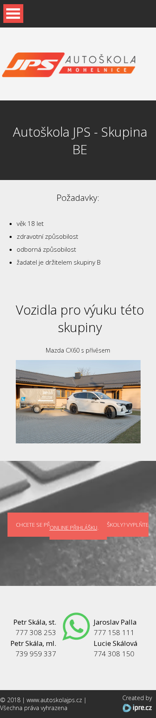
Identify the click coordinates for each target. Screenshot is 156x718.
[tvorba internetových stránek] (137, 708)
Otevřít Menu (13, 13)
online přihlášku (73, 527)
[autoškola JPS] (68, 72)
